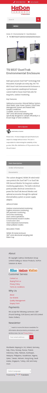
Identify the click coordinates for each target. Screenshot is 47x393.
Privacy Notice (28, 333)
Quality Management (17, 301)
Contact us (14, 278)
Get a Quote (34, 2)
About (12, 295)
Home (8, 34)
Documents (13, 172)
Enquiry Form (15, 303)
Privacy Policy (15, 284)
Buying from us (15, 281)
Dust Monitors (31, 34)
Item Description (15, 163)
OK (31, 337)
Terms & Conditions (17, 287)
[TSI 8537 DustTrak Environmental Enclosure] (17, 52)
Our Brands (14, 298)
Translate (25, 375)
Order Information (16, 168)
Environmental (18, 34)
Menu (15, 26)
